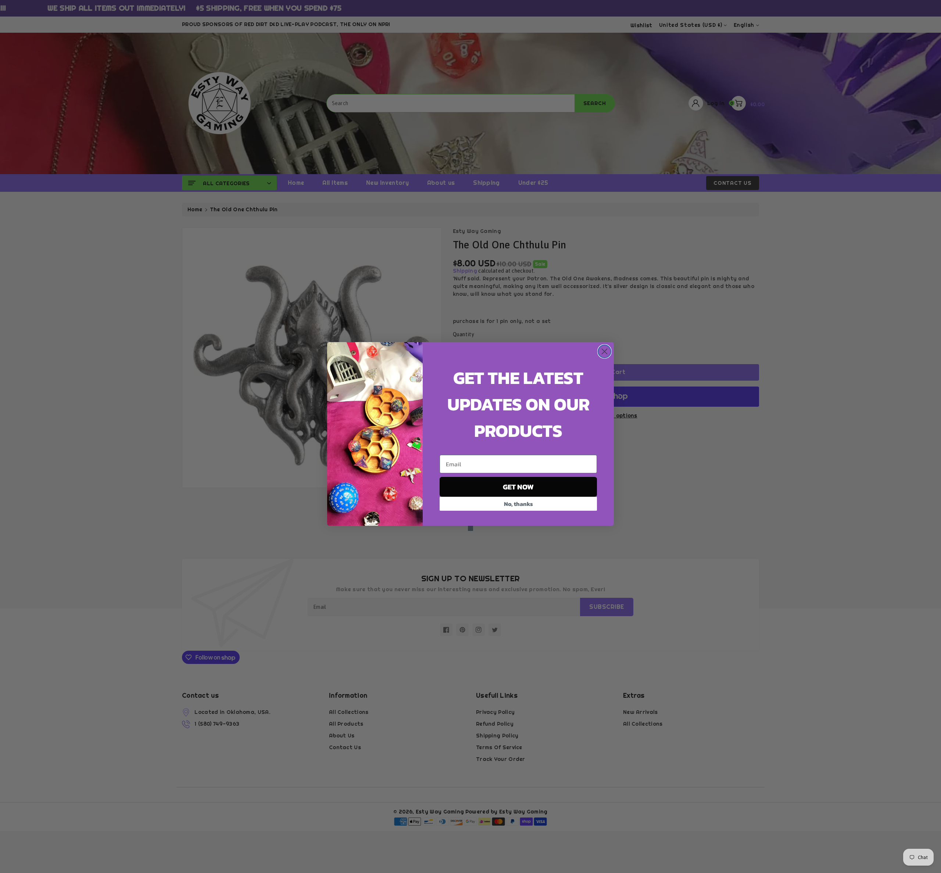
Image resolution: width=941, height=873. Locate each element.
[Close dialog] (604, 351)
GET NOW (518, 486)
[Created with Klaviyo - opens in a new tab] (470, 528)
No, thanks (518, 503)
